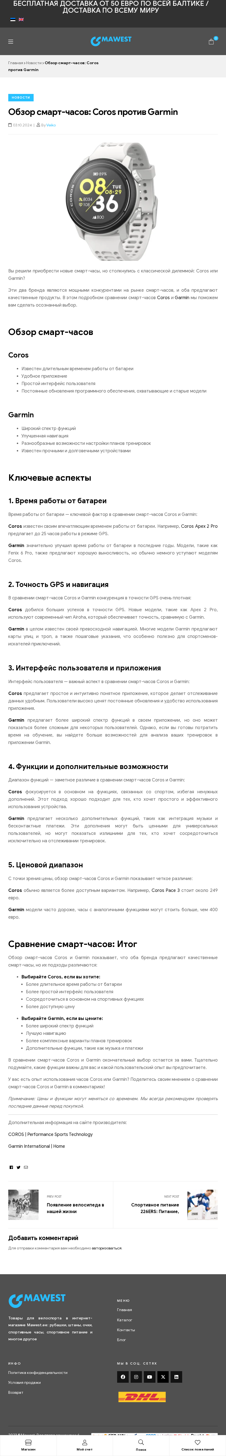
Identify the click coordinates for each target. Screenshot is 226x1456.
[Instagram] (136, 1377)
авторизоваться (107, 1248)
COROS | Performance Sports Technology (50, 1134)
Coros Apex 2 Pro (199, 526)
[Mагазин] (28, 1442)
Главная (15, 63)
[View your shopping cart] (211, 41)
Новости (34, 63)
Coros (163, 298)
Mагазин (28, 1449)
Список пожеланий (197, 1449)
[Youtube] (149, 1377)
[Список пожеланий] (197, 1442)
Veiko (51, 125)
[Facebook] (123, 1377)
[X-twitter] (163, 1377)
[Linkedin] (176, 1377)
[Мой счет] (84, 1442)
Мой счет (85, 1449)
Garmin (182, 298)
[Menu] (10, 41)
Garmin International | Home (36, 1146)
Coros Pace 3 (166, 890)
